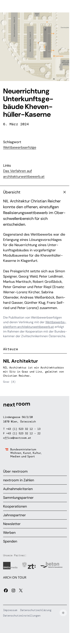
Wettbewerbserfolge (19, 147)
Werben (9, 532)
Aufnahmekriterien (18, 489)
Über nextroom (15, 471)
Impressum (10, 610)
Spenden (10, 541)
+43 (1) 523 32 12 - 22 (23, 433)
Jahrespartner (14, 515)
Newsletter (12, 524)
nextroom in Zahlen (18, 480)
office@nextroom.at (17, 438)
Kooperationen (15, 506)
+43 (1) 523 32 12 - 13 (23, 429)
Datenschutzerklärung (35, 610)
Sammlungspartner (18, 497)
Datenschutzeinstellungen (21, 615)
